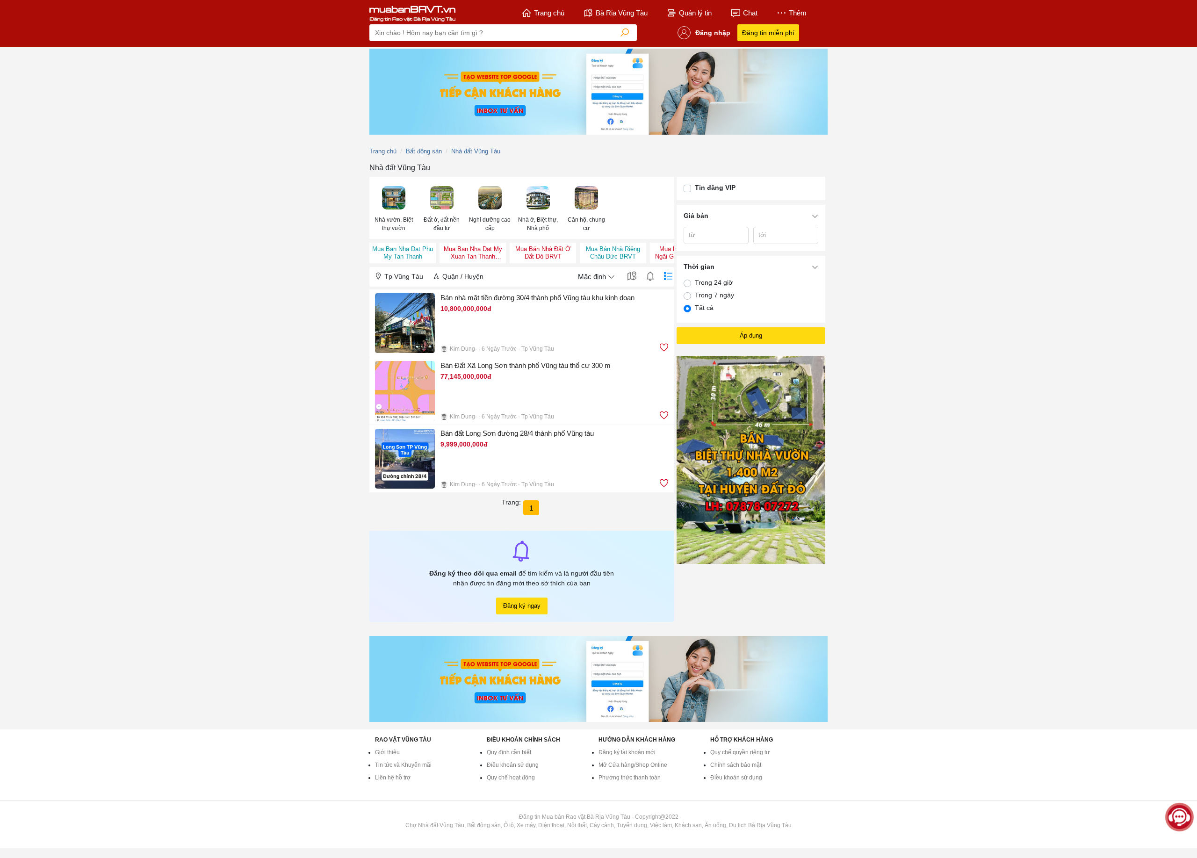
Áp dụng (751, 335)
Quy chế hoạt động (511, 777)
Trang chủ (549, 13)
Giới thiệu (387, 752)
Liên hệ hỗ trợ (393, 777)
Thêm (798, 13)
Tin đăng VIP (715, 187)
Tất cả (704, 307)
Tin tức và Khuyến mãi (403, 765)
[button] (393, 207)
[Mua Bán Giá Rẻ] (412, 13)
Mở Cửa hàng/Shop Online (632, 765)
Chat (750, 13)
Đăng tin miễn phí (768, 32)
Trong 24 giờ (714, 282)
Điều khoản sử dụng (513, 765)
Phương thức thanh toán (629, 777)
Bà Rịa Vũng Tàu (622, 13)
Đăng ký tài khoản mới (627, 752)
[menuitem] (393, 207)
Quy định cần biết (509, 752)
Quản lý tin (695, 13)
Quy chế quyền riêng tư (740, 752)
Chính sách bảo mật (735, 765)
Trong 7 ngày (714, 295)
